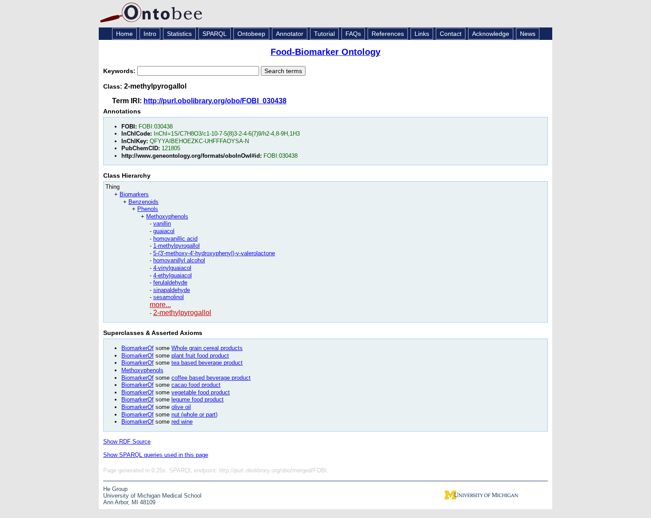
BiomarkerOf (137, 348)
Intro (149, 33)
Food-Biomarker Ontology (325, 52)
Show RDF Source (127, 441)
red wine (182, 421)
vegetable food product (200, 392)
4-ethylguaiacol (172, 275)
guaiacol (163, 231)
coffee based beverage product (211, 377)
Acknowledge (490, 33)
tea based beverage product (207, 362)
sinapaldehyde (171, 290)
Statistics (179, 33)
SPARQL (214, 33)
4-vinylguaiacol (172, 268)
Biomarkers (134, 194)
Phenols (147, 209)
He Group (115, 489)
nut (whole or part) (194, 414)
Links (422, 33)
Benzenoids (143, 202)
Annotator (289, 33)
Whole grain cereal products (207, 348)
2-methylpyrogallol (182, 312)
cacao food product (196, 385)
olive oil (181, 407)
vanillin (162, 223)
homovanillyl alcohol (179, 260)
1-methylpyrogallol (176, 245)
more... (160, 304)
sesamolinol (168, 297)
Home (124, 33)
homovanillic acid (175, 238)
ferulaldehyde (170, 282)
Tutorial (324, 33)
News (527, 33)
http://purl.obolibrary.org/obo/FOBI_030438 (215, 101)
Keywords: (120, 70)
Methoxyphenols (167, 216)
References (388, 33)
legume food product (197, 399)
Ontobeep (251, 33)
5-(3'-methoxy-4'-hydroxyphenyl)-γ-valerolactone (214, 253)
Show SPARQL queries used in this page (155, 455)
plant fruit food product (200, 355)
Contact (450, 33)
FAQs (353, 33)
